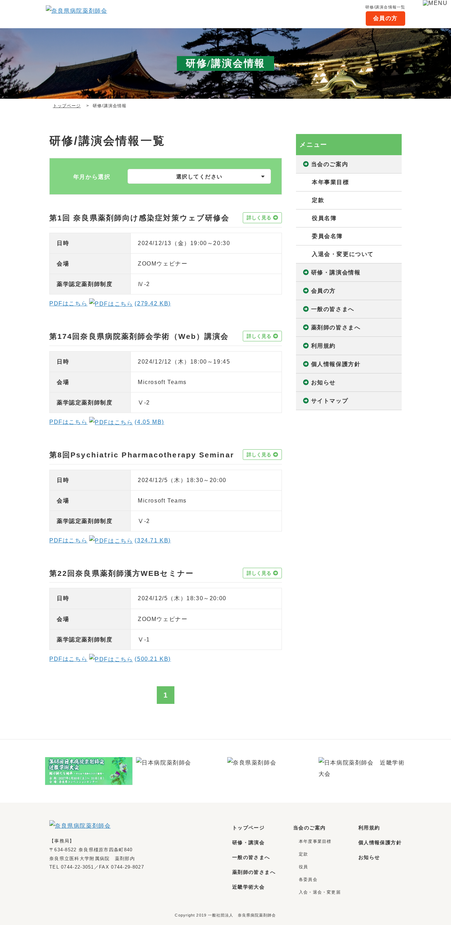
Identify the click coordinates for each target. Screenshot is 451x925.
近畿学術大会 (248, 887)
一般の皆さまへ (332, 309)
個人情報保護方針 (336, 364)
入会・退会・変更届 (320, 892)
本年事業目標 (330, 182)
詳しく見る (259, 217)
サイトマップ (329, 401)
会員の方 (385, 18)
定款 (318, 200)
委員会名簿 (327, 236)
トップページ (67, 105)
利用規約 (323, 346)
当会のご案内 (329, 164)
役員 (303, 866)
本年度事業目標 (315, 841)
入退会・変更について (343, 254)
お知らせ (323, 382)
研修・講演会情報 (336, 272)
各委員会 (308, 879)
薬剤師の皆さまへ (336, 327)
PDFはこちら (110, 303)
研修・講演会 (248, 842)
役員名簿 (324, 218)
